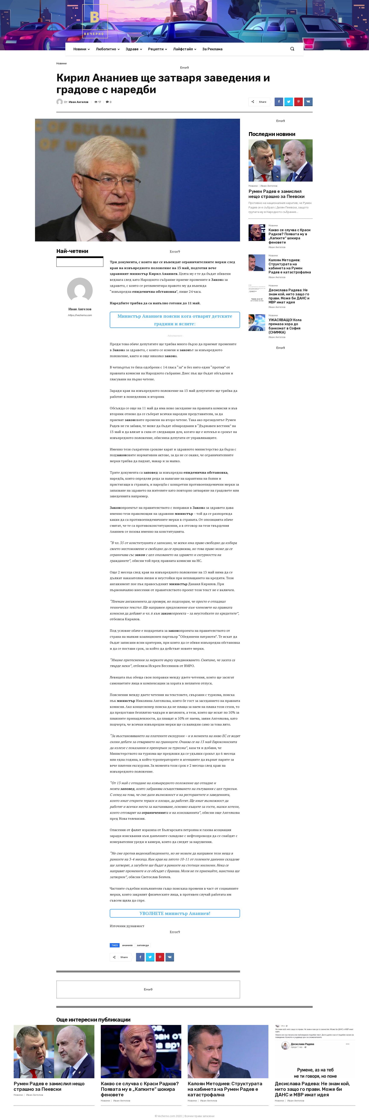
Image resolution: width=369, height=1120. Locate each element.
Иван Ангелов (78, 102)
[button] (292, 49)
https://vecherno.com (80, 315)
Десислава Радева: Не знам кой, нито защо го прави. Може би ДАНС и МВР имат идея (289, 296)
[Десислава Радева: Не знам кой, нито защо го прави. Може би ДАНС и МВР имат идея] (257, 292)
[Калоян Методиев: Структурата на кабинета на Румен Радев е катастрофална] (257, 262)
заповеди (143, 945)
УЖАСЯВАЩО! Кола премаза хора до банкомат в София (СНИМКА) (285, 326)
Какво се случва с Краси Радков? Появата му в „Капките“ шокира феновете (289, 236)
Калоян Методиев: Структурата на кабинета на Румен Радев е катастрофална (290, 266)
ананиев (127, 945)
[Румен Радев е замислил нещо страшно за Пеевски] (281, 160)
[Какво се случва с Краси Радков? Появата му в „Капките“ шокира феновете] (257, 232)
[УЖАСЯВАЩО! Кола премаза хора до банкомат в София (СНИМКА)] (257, 322)
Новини (61, 63)
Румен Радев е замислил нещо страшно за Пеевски (277, 194)
